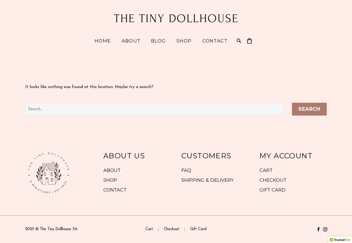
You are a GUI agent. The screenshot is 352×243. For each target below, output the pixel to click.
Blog (158, 41)
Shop (184, 41)
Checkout (171, 229)
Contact (215, 41)
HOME (103, 41)
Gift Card (198, 229)
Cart (149, 229)
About (131, 41)
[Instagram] (325, 229)
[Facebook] (318, 229)
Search (309, 109)
